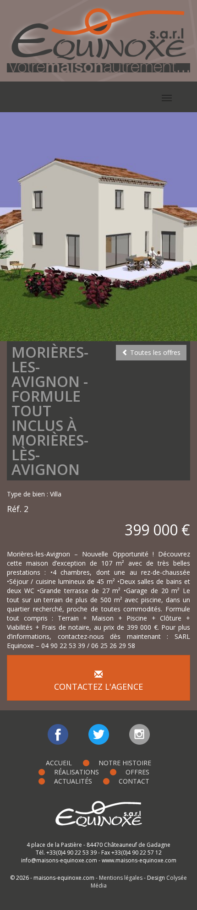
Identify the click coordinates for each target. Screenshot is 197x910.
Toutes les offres (154, 352)
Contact (134, 781)
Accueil (59, 762)
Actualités (73, 781)
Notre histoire (124, 762)
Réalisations (76, 772)
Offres (137, 772)
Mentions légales (120, 878)
